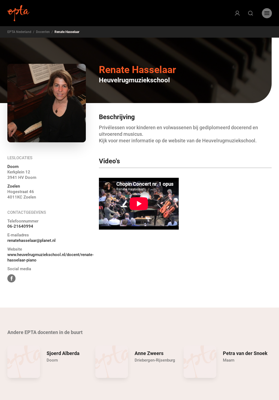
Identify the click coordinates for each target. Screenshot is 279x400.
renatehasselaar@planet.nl (31, 240)
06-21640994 (20, 226)
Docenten (43, 32)
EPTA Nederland (19, 32)
